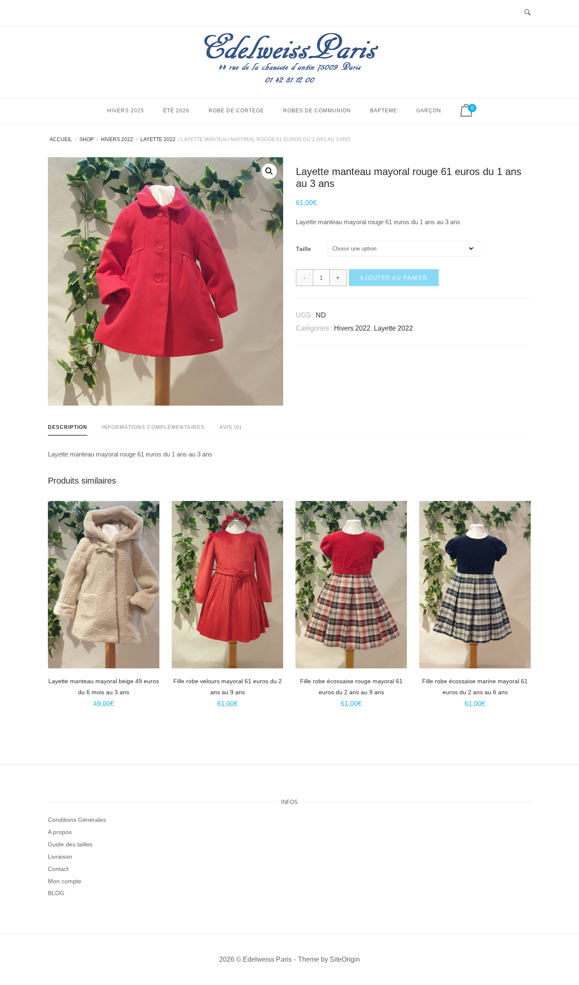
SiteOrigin (345, 959)
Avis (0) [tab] (230, 427)
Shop (86, 139)
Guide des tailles (70, 844)
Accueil (61, 139)
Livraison (60, 856)
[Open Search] (527, 13)
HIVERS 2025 (125, 111)
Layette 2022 (157, 139)
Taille (303, 249)
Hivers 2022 (117, 139)
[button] (269, 171)
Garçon (428, 111)
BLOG (56, 893)
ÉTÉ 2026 (176, 111)
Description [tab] (67, 427)
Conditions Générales (77, 819)
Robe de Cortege (236, 111)
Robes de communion (317, 111)
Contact (58, 868)
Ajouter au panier (394, 278)
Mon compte (64, 881)
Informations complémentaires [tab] (153, 427)
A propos (60, 832)
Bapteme (383, 111)
